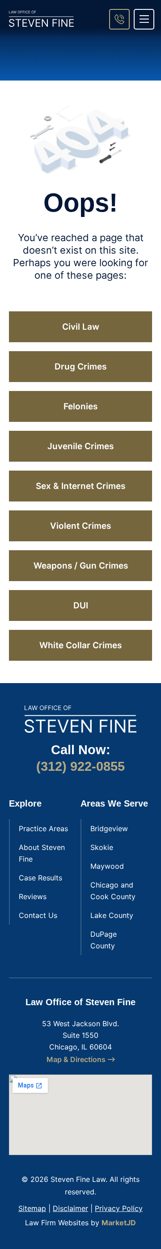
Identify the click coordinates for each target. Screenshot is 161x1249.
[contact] (119, 19)
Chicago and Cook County (113, 890)
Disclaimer (70, 1208)
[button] (144, 19)
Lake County (111, 915)
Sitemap (32, 1208)
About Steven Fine (42, 853)
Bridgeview (109, 828)
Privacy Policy (119, 1208)
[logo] (41, 19)
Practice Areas (43, 828)
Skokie (101, 847)
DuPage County (103, 940)
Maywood (107, 866)
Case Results (40, 877)
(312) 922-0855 (80, 766)
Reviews (33, 896)
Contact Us (38, 915)
